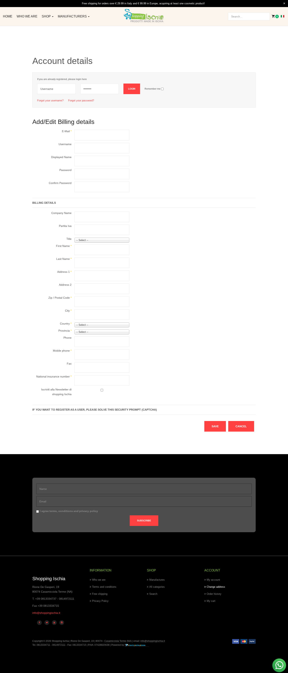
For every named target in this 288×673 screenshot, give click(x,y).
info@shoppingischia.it (46, 612)
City (68, 310)
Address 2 (65, 284)
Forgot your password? (81, 100)
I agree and (69, 511)
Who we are (27, 16)
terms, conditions (61, 511)
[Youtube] (54, 622)
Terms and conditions (104, 586)
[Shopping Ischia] (144, 16)
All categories (157, 586)
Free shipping (99, 593)
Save (215, 426)
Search (153, 593)
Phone (67, 337)
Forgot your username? (50, 100)
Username (65, 144)
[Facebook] (39, 622)
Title (69, 238)
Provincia (65, 330)
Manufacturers (73, 16)
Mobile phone (62, 350)
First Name (64, 245)
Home (7, 16)
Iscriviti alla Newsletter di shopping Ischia (56, 392)
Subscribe (144, 520)
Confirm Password (60, 183)
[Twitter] (46, 622)
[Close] (284, 3)
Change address (216, 586)
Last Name (64, 258)
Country (66, 323)
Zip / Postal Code (60, 297)
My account (213, 579)
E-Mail (67, 131)
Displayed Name (61, 157)
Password (65, 170)
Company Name (61, 213)
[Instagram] (61, 622)
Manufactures (157, 579)
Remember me (152, 88)
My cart (211, 600)
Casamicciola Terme (115, 641)
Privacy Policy (100, 600)
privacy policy (88, 511)
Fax (69, 363)
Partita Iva (65, 225)
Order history (214, 593)
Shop (47, 16)
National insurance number (54, 376)
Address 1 (64, 271)
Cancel (241, 426)
